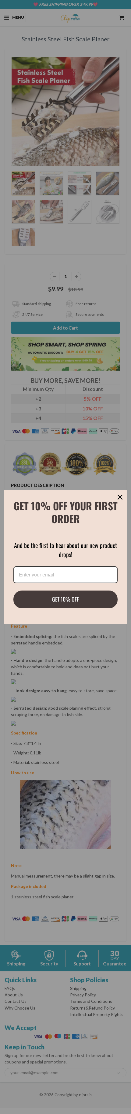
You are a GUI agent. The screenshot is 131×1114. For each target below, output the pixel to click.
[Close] (120, 497)
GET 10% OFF (65, 599)
